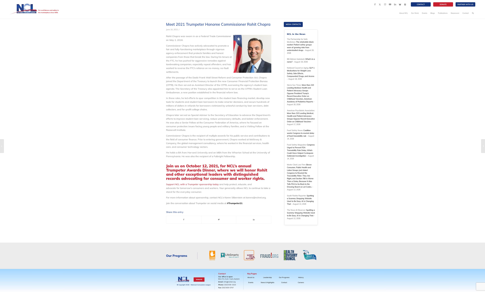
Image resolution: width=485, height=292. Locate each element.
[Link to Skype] (400, 4)
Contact (421, 4)
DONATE (443, 4)
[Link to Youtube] (390, 4)
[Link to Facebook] (375, 4)
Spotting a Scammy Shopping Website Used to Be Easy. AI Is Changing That (301, 213)
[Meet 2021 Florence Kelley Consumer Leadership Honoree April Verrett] (2, 146)
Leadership (267, 277)
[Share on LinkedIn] (253, 219)
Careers (301, 282)
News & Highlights (267, 282)
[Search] (472, 13)
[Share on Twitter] (218, 219)
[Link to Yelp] (405, 4)
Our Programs (284, 277)
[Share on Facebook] (183, 219)
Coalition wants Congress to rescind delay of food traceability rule (300, 133)
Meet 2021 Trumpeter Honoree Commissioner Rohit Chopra (218, 24)
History (301, 277)
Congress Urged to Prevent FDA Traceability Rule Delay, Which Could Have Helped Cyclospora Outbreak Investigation (301, 150)
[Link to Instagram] (385, 4)
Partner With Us (465, 4)
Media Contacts (293, 24)
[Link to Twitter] (380, 4)
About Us (250, 277)
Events (250, 282)
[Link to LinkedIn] (395, 4)
